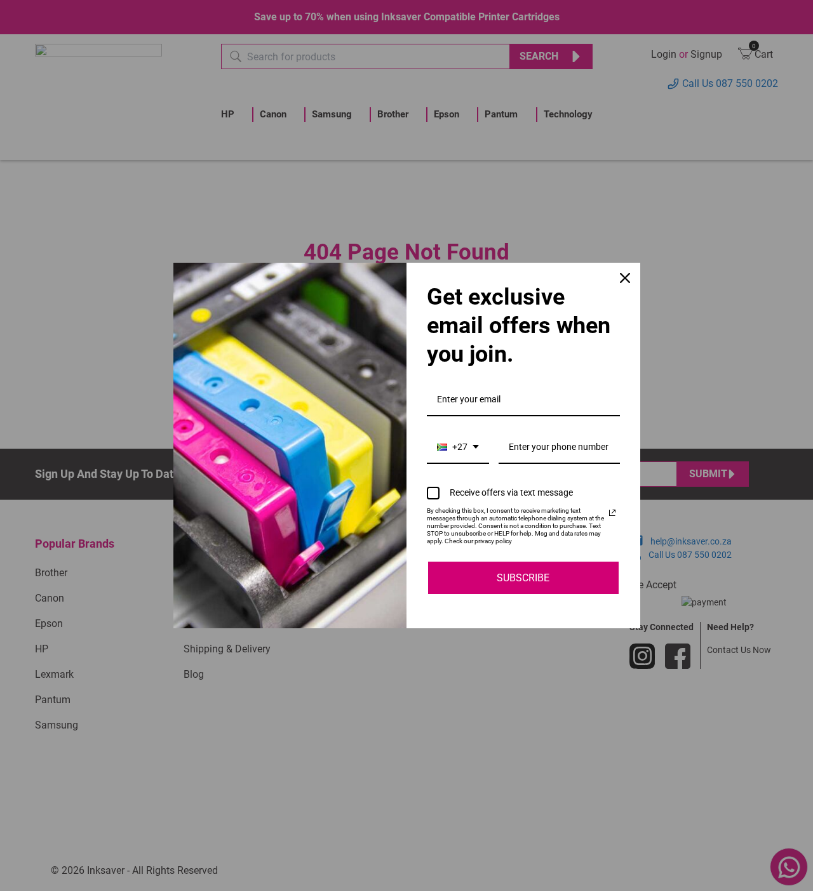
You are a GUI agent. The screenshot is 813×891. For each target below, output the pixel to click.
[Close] (625, 278)
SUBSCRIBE (523, 578)
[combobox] (458, 448)
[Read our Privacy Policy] (612, 512)
